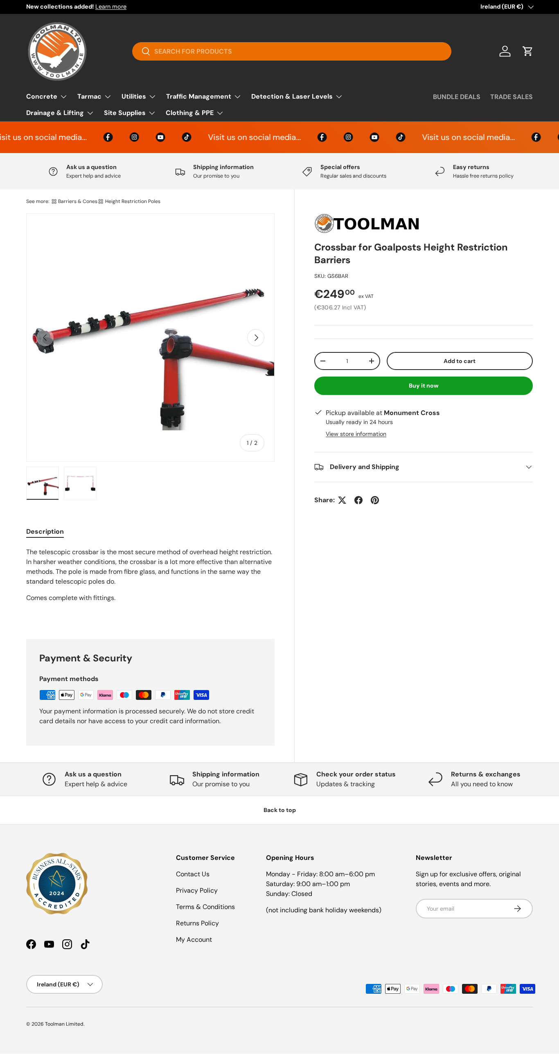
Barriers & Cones (77, 201)
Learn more (110, 6)
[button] (528, 51)
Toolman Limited (64, 1024)
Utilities (134, 96)
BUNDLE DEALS (456, 96)
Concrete (41, 96)
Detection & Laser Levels (292, 96)
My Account (194, 939)
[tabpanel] (150, 583)
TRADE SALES (511, 96)
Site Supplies (125, 112)
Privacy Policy (197, 890)
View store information (356, 434)
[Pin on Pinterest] (375, 500)
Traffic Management (198, 96)
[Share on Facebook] (358, 500)
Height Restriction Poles (132, 201)
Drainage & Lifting (55, 112)
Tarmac (89, 96)
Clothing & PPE (190, 112)
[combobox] (291, 51)
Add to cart (460, 361)
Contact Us (193, 874)
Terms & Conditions (205, 906)
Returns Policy (197, 923)
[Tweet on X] (342, 500)
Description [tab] (45, 531)
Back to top (280, 810)
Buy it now (424, 385)
